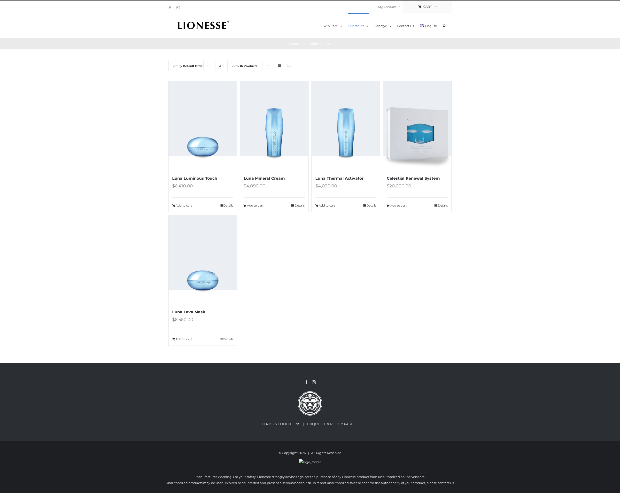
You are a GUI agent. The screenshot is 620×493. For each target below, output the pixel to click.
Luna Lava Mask (188, 312)
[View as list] (289, 66)
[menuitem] (389, 7)
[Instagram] (314, 382)
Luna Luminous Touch (194, 178)
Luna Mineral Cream (264, 178)
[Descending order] (220, 66)
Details (228, 205)
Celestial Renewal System (413, 178)
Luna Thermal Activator (339, 178)
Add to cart (184, 205)
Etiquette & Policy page (332, 424)
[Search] (444, 25)
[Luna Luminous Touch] (203, 125)
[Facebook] (306, 382)
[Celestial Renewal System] (417, 125)
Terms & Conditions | (284, 424)
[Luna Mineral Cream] (274, 125)
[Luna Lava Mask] (203, 259)
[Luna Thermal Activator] (346, 125)
